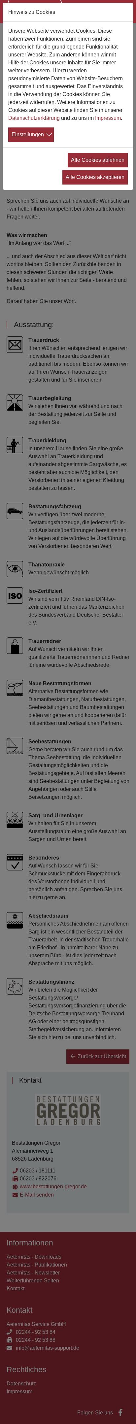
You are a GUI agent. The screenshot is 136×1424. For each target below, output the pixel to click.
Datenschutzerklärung (34, 118)
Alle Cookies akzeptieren (95, 177)
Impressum (108, 118)
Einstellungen (28, 134)
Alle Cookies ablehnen (97, 160)
